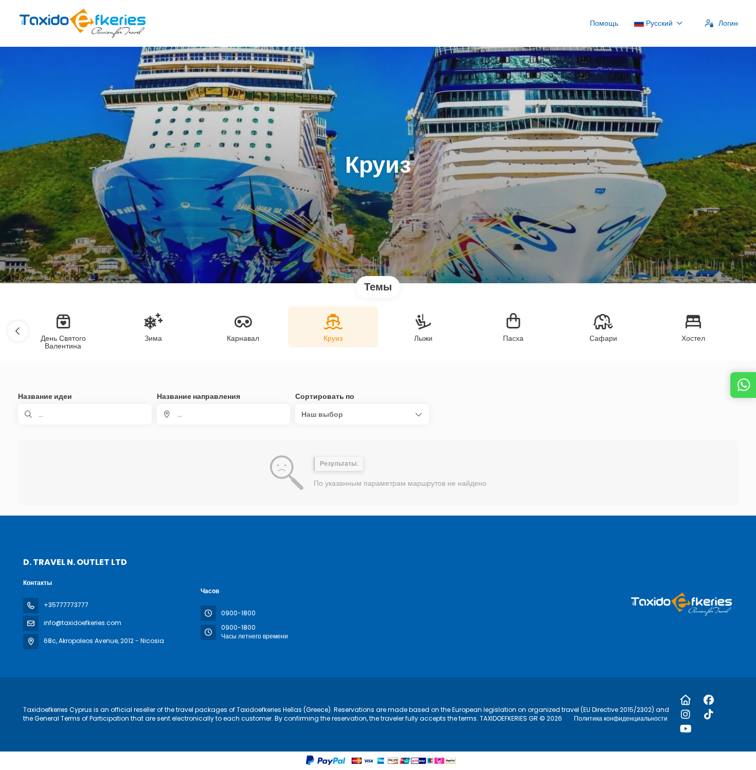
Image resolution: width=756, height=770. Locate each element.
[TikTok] (709, 714)
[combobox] (224, 414)
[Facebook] (709, 700)
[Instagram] (685, 714)
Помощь (604, 23)
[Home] (685, 700)
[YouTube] (685, 729)
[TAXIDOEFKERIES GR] (680, 604)
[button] (18, 331)
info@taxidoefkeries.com (82, 622)
